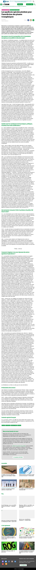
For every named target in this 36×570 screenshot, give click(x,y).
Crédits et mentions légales (19, 568)
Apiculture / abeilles (14, 425)
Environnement (8, 425)
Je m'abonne (23, 565)
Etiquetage (19, 425)
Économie (3, 425)
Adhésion (20, 4)
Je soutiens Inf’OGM (18, 457)
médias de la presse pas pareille (19, 445)
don (29, 4)
